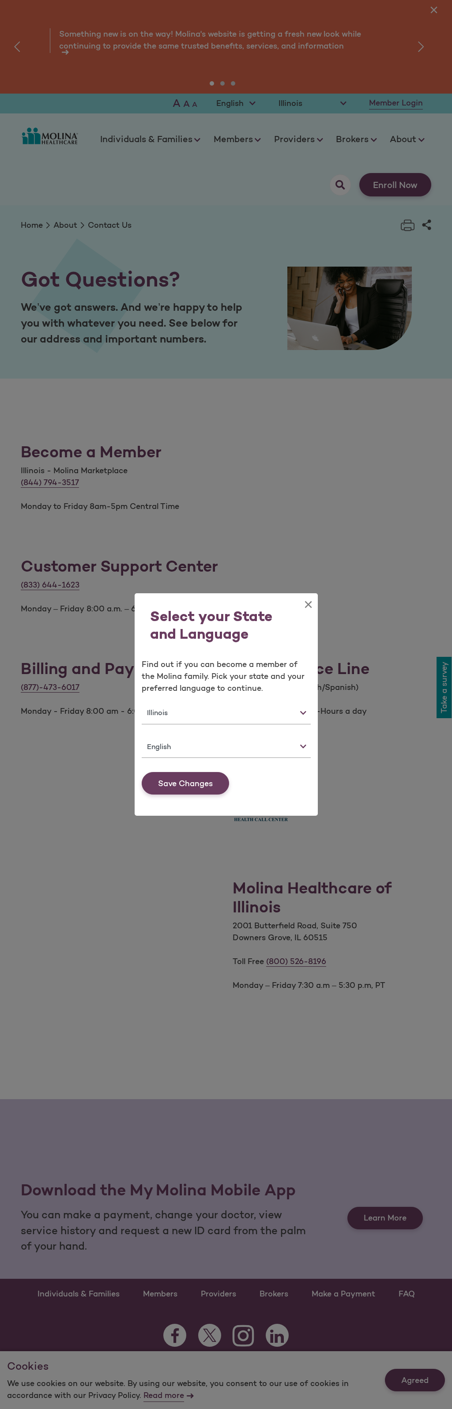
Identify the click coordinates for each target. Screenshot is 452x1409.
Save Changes (185, 783)
